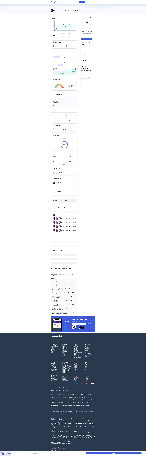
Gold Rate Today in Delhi (66, 399)
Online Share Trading (87, 348)
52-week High (75, 366)
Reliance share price (87, 376)
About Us (52, 347)
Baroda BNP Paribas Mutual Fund (86, 84)
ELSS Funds (61, 405)
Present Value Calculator (76, 355)
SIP (56, 57)
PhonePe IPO (86, 368)
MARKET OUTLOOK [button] (76, 362)
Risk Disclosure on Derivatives (58, 448)
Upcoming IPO (64, 350)
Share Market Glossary (76, 365)
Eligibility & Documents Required (66, 368)
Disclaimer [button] (52, 430)
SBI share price (64, 379)
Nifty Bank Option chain (63, 397)
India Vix (86, 394)
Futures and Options (64, 351)
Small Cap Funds (70, 405)
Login (88, 1)
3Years (60, 65)
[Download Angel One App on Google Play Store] (81, 326)
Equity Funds (83, 46)
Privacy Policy (64, 443)
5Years (65, 65)
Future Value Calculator (76, 351)
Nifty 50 (55, 394)
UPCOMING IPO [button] (87, 362)
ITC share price (86, 378)
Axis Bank (54, 154)
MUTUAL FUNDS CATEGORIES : (55, 405)
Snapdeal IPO (86, 369)
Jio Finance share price (87, 379)
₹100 (83, 25)
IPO (85, 351)
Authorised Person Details (65, 371)
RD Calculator (75, 354)
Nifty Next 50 (69, 394)
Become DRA (63, 364)
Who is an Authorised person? (65, 365)
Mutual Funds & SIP (59, 4)
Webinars (52, 351)
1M (59, 33)
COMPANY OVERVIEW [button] (54, 344)
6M (62, 33)
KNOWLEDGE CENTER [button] (87, 344)
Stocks (63, 345)
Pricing (80, 4)
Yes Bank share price (53, 380)
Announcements (75, 364)
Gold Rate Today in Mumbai (58, 399)
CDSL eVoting (87, 447)
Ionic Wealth (62, 387)
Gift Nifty (89, 394)
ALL (69, 33)
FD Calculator (75, 353)
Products (70, 4)
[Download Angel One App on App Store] (81, 328)
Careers (52, 352)
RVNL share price (64, 378)
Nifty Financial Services (63, 394)
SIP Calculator (75, 347)
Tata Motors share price (54, 379)
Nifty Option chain (56, 397)
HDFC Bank (54, 156)
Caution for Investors (65, 448)
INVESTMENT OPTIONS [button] (65, 344)
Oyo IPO (85, 365)
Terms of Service (69, 443)
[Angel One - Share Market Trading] (54, 2)
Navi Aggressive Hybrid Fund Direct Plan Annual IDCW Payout (63, 219)
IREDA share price (53, 378)
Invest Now (86, 38)
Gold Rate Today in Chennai (73, 399)
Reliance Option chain (77, 397)
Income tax (86, 355)
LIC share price (86, 380)
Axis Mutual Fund (83, 75)
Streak (61, 390)
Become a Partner (75, 4)
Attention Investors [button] (54, 409)
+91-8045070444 (63, 440)
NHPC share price (64, 377)
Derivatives (86, 352)
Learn (64, 4)
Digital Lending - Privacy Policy (58, 447)
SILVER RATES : (53, 400)
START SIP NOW (82, 1)
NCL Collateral (83, 447)
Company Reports (53, 368)
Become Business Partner (65, 363)
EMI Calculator (75, 359)
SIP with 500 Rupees (64, 348)
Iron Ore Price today (80, 402)
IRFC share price (53, 376)
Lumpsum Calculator (76, 348)
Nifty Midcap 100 (74, 394)
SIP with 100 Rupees (64, 347)
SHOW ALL (64, 164)
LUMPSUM (89, 17)
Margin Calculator (76, 346)
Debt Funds (83, 44)
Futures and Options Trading (88, 354)
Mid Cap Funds (82, 405)
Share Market (86, 350)
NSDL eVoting (91, 447)
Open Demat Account (53, 345)
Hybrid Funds (83, 51)
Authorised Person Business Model (66, 369)
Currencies (63, 354)
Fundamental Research (54, 366)
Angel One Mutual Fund (84, 72)
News (67, 4)
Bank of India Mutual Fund (85, 81)
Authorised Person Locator (65, 372)
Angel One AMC (58, 387)
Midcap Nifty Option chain (70, 397)
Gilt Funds (78, 405)
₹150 (86, 25)
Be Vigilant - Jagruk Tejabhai (54, 370)
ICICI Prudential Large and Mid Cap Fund (57, 202)
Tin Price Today (86, 402)
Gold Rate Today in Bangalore (89, 399)
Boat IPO (86, 366)
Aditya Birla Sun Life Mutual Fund (86, 70)
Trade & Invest (53, 4)
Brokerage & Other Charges (54, 346)
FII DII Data (75, 370)
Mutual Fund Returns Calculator (77, 357)
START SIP (113, 453)
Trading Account (87, 347)
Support (84, 4)
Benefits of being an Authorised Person (66, 366)
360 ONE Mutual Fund (84, 68)
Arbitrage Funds (83, 60)
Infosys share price (87, 377)
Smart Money (52, 364)
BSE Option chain (82, 397)
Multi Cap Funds (87, 405)
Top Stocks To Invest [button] (54, 375)
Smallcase (59, 390)
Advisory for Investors (78, 447)
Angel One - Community (54, 369)
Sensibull (56, 390)
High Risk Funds (83, 48)
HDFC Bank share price (65, 376)
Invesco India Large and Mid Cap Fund (57, 200)
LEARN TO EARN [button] (53, 362)
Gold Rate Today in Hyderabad (81, 399)
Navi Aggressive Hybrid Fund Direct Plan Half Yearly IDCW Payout (63, 227)
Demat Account (86, 346)
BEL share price (75, 380)
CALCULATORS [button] (75, 344)
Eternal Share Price (76, 379)
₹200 (89, 25)
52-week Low (75, 367)
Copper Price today (57, 402)
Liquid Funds (65, 405)
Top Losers (75, 369)
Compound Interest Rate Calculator (78, 352)
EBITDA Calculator (76, 356)
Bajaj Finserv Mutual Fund (85, 77)
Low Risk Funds (83, 53)
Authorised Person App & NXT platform (67, 370)
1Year (55, 65)
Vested (64, 390)
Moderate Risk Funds (84, 55)
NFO (62, 349)
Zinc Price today (70, 402)
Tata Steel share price (76, 376)
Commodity (63, 355)
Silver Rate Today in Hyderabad (59, 400)
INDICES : (52, 394)
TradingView (67, 390)
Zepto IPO (86, 367)
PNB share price (75, 378)
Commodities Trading (87, 353)
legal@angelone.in (70, 441)
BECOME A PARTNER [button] (65, 362)
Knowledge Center (53, 363)
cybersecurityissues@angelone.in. (72, 440)
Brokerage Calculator (76, 345)
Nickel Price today (75, 402)
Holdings (64, 139)
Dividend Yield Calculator (76, 350)
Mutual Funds (64, 346)
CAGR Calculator (75, 349)
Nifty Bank (58, 394)
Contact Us (52, 348)
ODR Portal (52, 448)
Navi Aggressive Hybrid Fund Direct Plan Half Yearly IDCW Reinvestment (63, 231)
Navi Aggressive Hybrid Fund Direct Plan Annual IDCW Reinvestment (63, 223)
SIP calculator (72, 271)
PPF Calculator (75, 358)
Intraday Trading (87, 349)
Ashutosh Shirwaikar (59, 172)
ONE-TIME (63, 57)
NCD (62, 356)
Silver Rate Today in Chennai (76, 400)
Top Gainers (75, 368)
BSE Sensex (78, 394)
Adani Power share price (76, 377)
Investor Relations (53, 350)
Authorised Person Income (65, 367)
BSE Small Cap (82, 394)
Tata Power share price (65, 380)
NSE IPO (86, 363)
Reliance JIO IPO (86, 364)
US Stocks (63, 352)
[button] (64, 281)
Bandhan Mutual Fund (84, 79)
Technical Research (53, 367)
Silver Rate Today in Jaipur (83, 400)
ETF (62, 353)
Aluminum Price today (64, 402)
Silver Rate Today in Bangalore (68, 400)
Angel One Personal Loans (66, 447)
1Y (64, 33)
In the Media (52, 349)
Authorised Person (87, 356)
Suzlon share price (53, 377)
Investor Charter (72, 447)
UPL (53, 159)
